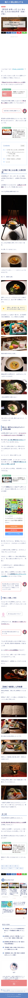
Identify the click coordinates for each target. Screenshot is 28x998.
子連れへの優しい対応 (13, 155)
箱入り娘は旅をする (14, 2)
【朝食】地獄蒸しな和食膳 (13, 159)
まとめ (8, 162)
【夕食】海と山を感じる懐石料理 (15, 149)
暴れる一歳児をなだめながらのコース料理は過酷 (15, 153)
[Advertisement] (14, 52)
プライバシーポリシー (11, 994)
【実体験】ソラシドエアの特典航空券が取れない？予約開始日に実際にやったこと (14, 930)
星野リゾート (12, 868)
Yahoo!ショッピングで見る (14, 533)
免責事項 (19, 994)
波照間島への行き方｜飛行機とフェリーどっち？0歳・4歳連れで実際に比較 (14, 937)
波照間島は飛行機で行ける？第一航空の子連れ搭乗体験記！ (14, 942)
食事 (22, 868)
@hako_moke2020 (17, 69)
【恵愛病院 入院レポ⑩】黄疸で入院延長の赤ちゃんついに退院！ (14, 954)
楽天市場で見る (14, 530)
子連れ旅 (3, 6)
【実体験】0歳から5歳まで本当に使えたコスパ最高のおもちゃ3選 (14, 948)
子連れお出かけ (5, 868)
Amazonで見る (14, 526)
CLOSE (22, 145)
